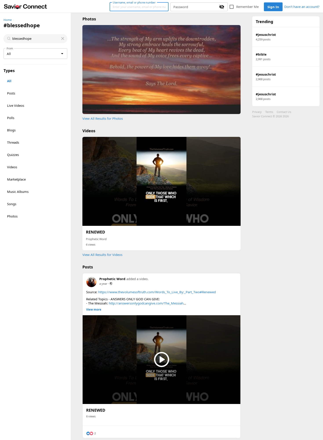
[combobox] (36, 38)
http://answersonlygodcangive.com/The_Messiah (146, 303)
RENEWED (95, 232)
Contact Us (284, 112)
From (10, 48)
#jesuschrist (266, 34)
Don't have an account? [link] (301, 6)
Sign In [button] (273, 7)
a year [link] (103, 284)
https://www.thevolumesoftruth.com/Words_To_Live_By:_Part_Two (149, 292)
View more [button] (93, 309)
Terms (269, 112)
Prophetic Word (96, 239)
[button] (91, 433)
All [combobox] (9, 53)
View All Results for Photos (102, 118)
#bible (261, 54)
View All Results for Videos (102, 254)
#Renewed (208, 292)
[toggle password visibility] (221, 6)
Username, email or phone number (134, 2)
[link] (25, 6)
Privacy (257, 112)
